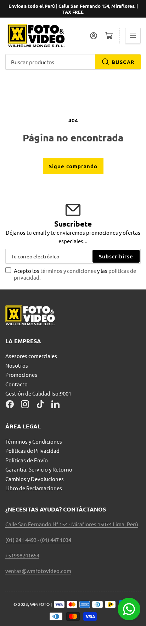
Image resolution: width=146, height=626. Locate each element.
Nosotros (16, 365)
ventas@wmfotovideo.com (38, 570)
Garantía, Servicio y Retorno (38, 469)
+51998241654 (22, 555)
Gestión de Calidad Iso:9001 (38, 393)
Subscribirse (116, 256)
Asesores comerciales (31, 355)
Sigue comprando (73, 166)
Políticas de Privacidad (32, 450)
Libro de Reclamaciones (33, 488)
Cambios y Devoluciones (34, 478)
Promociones (21, 374)
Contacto (16, 384)
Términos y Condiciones (33, 441)
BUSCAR (123, 61)
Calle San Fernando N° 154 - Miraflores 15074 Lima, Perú (71, 524)
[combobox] (73, 62)
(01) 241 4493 (20, 539)
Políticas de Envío (26, 460)
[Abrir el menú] (133, 35)
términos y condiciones (68, 270)
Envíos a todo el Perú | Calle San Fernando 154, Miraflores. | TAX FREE (73, 9)
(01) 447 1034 (55, 539)
